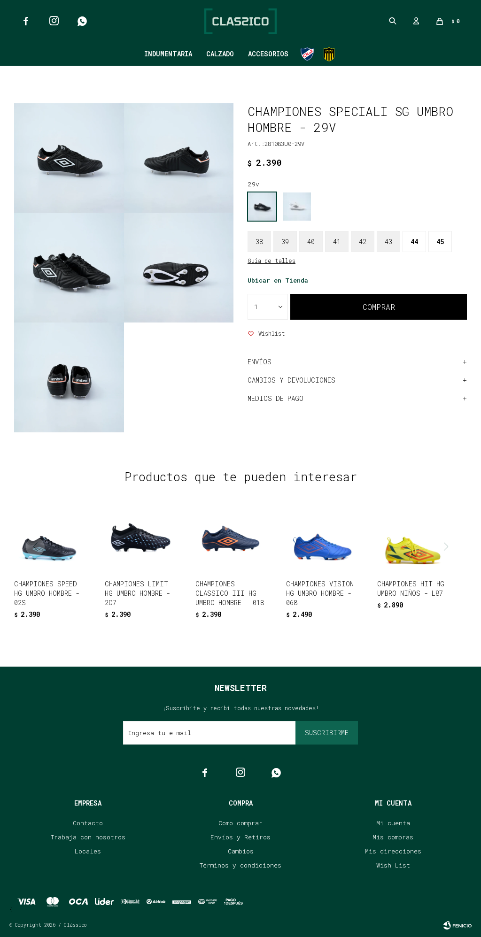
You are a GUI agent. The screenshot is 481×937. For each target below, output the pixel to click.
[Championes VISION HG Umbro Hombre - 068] (321, 537)
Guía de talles (271, 260)
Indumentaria (168, 53)
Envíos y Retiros (240, 837)
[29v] (262, 207)
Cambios (241, 851)
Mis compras (392, 837)
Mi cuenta (393, 823)
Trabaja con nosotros (88, 837)
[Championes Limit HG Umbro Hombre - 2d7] (139, 537)
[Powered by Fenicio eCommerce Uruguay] (457, 925)
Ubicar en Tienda (278, 280)
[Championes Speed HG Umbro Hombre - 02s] (49, 537)
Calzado (220, 53)
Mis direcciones (393, 851)
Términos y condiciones (240, 865)
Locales (88, 851)
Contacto (88, 823)
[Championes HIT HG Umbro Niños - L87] (412, 537)
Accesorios (268, 53)
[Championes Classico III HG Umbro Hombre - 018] (230, 537)
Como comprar (240, 823)
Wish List (393, 865)
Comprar (379, 307)
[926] (297, 207)
